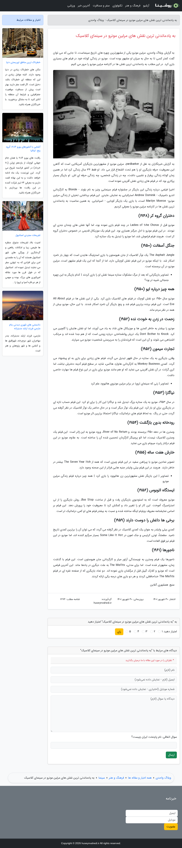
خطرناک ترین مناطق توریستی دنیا (23, 62)
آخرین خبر (84, 5)
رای (119, 631)
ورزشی (71, 5)
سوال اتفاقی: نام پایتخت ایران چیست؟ (154, 737)
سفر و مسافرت (101, 5)
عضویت (170, 826)
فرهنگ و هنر (132, 5)
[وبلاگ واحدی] (167, 5)
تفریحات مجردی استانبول (27, 235)
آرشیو (146, 5)
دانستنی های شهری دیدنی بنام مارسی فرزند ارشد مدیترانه (24, 326)
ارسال (171, 755)
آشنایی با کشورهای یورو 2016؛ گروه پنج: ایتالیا (23, 149)
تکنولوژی (117, 5)
